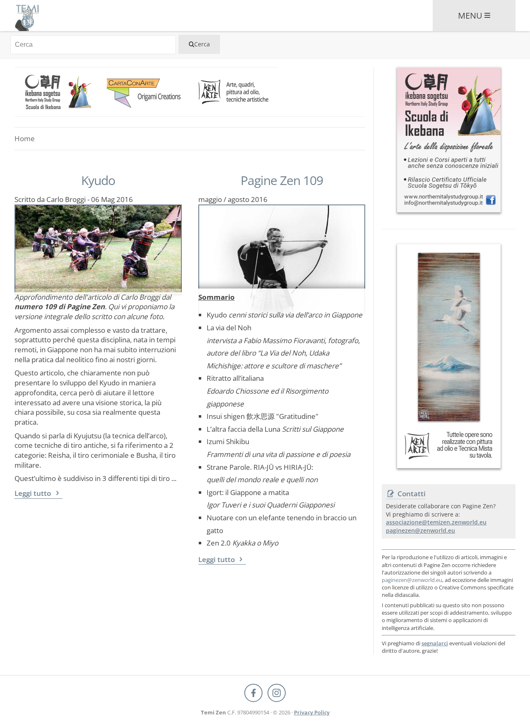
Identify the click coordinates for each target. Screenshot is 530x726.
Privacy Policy (312, 712)
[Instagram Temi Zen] (276, 693)
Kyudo (98, 180)
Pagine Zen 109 (282, 180)
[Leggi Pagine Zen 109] (282, 246)
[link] (58, 92)
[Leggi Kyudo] (98, 246)
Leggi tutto (33, 493)
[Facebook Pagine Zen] (253, 693)
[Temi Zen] (26, 15)
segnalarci (435, 643)
